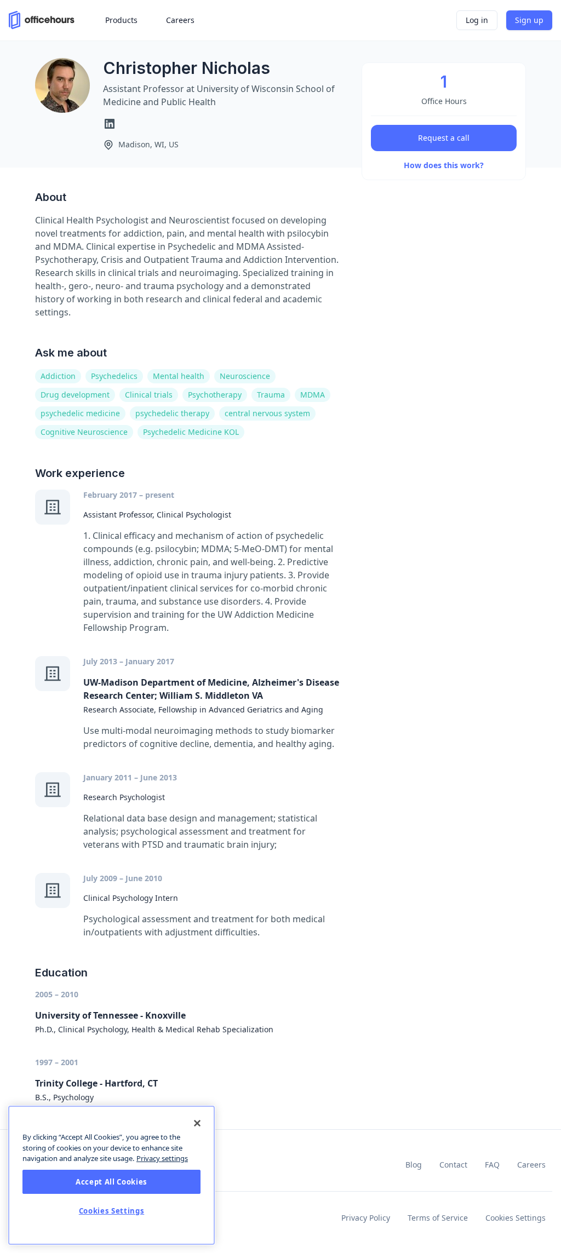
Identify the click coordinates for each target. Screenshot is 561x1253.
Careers (531, 1164)
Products (121, 20)
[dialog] (111, 1175)
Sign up (529, 20)
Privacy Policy (365, 1217)
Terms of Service (438, 1217)
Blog (413, 1164)
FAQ (492, 1164)
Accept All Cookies (111, 1182)
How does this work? (444, 165)
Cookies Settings (515, 1217)
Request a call (444, 138)
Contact (453, 1164)
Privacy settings (162, 1158)
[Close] (197, 1123)
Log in (477, 20)
